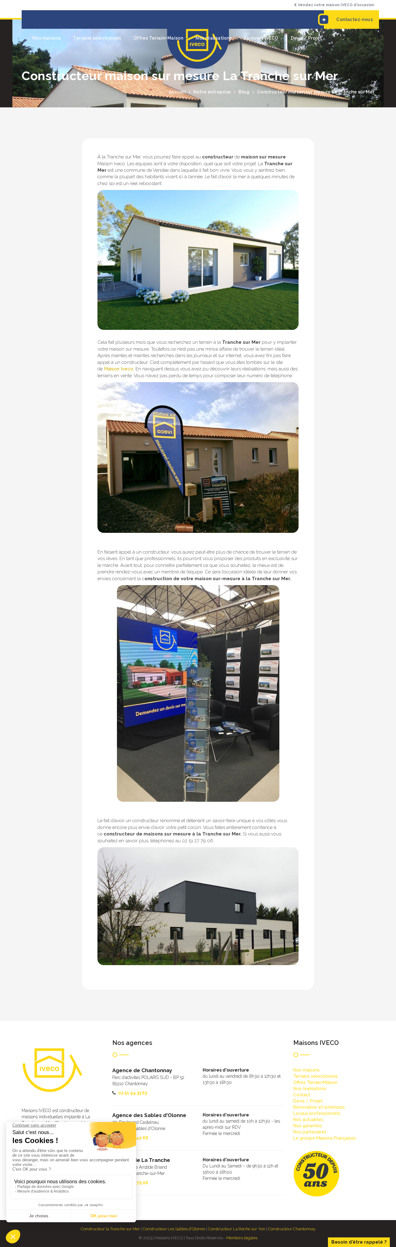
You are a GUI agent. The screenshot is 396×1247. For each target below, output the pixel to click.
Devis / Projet (306, 38)
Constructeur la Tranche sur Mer (110, 1229)
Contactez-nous (354, 19)
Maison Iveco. (119, 369)
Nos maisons (46, 38)
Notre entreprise (212, 91)
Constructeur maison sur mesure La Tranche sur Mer (316, 91)
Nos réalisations (214, 38)
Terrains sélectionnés (97, 38)
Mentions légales (241, 1238)
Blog (244, 91)
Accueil (177, 91)
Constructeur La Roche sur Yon (236, 1229)
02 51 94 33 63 (132, 1092)
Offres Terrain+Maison (158, 38)
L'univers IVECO (261, 38)
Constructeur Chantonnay (292, 1229)
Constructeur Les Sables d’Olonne (174, 1229)
